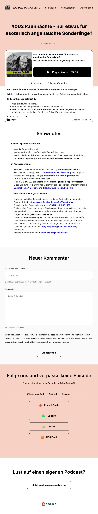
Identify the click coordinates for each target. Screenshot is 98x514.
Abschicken (49, 352)
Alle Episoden (68, 7)
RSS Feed (51, 437)
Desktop (66, 394)
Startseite (50, 7)
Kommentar (10, 289)
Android (53, 394)
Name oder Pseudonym (15, 268)
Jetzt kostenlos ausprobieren (49, 485)
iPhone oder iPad (35, 394)
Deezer (52, 426)
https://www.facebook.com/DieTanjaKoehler (52, 202)
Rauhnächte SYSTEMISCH (56, 172)
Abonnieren (86, 7)
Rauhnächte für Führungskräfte (59, 175)
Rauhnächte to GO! (67, 169)
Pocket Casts (51, 405)
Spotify (52, 415)
